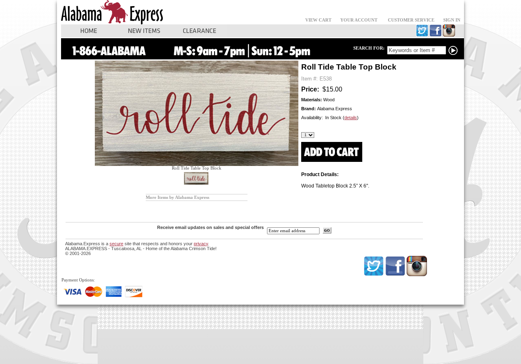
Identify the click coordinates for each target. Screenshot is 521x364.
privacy (201, 243)
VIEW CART (318, 20)
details (350, 117)
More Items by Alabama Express (177, 197)
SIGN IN (451, 20)
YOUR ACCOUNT (358, 20)
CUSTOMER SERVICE (411, 20)
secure (116, 243)
